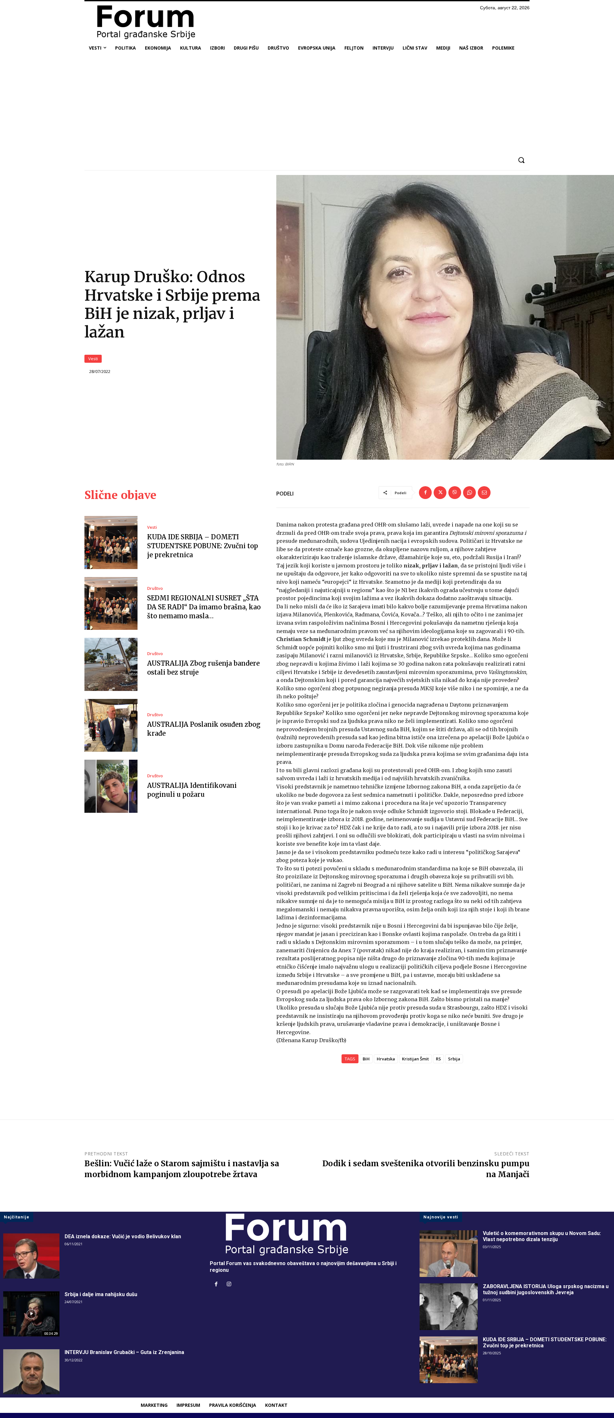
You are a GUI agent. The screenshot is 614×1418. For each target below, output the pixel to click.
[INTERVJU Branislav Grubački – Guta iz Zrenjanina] (31, 1371)
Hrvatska (386, 1059)
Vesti (93, 358)
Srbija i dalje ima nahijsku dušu (101, 1294)
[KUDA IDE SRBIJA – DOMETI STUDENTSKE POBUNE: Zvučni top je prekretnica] (111, 542)
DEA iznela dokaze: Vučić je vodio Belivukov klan (123, 1236)
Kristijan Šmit (415, 1059)
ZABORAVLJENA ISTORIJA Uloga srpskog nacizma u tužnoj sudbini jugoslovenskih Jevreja (546, 1289)
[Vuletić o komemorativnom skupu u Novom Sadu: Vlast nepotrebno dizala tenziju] (449, 1253)
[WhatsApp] (469, 492)
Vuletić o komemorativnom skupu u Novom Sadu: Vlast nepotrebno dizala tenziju (542, 1236)
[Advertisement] (307, 103)
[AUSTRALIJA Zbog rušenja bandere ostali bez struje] (111, 664)
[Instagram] (229, 1284)
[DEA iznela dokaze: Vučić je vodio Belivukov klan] (31, 1256)
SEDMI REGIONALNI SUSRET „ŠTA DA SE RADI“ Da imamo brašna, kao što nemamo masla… (204, 607)
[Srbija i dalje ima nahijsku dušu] (31, 1313)
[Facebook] (425, 492)
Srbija (454, 1059)
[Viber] (454, 492)
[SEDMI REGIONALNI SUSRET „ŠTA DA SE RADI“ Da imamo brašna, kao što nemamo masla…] (111, 603)
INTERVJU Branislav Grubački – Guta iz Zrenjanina (124, 1352)
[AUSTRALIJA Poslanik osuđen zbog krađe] (111, 725)
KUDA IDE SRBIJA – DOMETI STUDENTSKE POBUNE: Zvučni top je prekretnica (202, 546)
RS (438, 1059)
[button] (521, 160)
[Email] (484, 492)
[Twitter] (440, 492)
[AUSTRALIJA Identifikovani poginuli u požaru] (111, 786)
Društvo (155, 588)
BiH (366, 1059)
